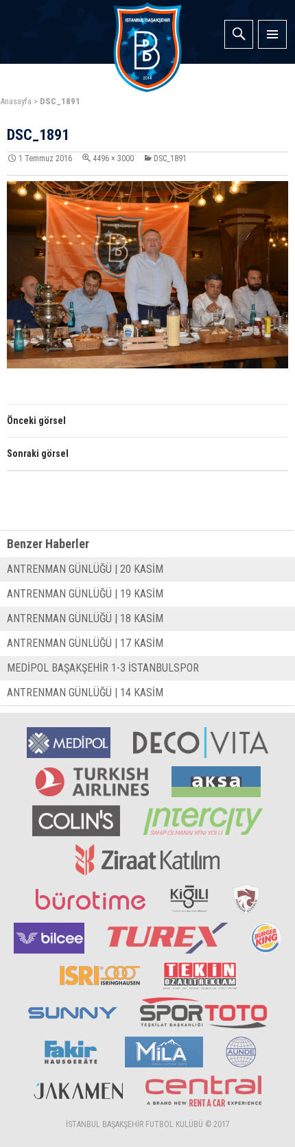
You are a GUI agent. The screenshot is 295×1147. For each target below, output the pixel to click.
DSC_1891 (170, 158)
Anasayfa (16, 101)
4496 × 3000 (113, 158)
